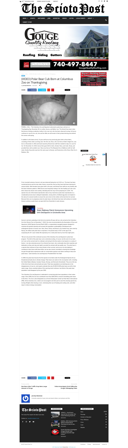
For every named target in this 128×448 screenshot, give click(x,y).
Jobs (49, 18)
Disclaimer (83, 444)
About (90, 18)
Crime (82, 422)
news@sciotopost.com (33, 418)
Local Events (80, 18)
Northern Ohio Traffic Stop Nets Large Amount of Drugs (34, 387)
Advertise (56, 18)
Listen (71, 18)
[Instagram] (102, 1)
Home (22, 74)
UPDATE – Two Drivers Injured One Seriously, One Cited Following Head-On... (68, 414)
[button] (106, 20)
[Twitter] (104, 1)
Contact (55, 1)
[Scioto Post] (64, 9)
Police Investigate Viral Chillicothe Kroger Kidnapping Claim (66, 387)
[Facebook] (99, 1)
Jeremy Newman (27, 85)
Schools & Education (86, 417)
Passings (83, 414)
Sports (32, 18)
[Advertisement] (49, 300)
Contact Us (104, 444)
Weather (83, 427)
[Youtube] (107, 1)
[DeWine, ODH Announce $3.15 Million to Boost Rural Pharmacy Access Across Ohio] (55, 423)
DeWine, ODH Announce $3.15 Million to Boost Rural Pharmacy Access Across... (69, 422)
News (24, 18)
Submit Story (27, 22)
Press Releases (85, 419)
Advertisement (96, 444)
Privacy (89, 444)
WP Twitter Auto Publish (57, 447)
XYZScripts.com (72, 447)
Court (82, 425)
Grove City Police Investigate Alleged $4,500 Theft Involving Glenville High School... (69, 432)
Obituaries (41, 18)
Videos (64, 18)
